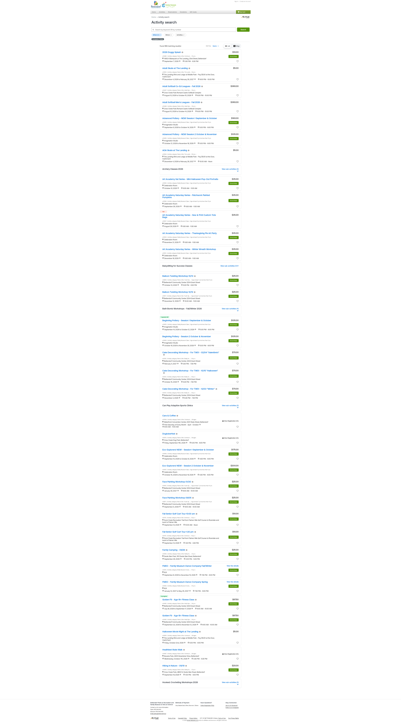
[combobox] (216, 46)
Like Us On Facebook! (232, 705)
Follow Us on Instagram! (232, 707)
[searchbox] (193, 30)
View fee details (233, 566)
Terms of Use (222, 718)
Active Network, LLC (192, 720)
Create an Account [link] (245, 1)
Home (153, 17)
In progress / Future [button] (157, 39)
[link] (171, 52)
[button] (227, 46)
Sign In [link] (236, 1)
